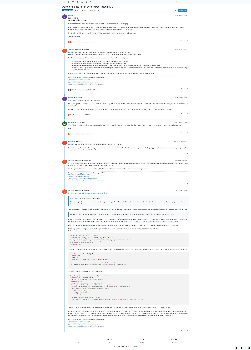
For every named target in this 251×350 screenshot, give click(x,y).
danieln (70, 15)
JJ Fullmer (71, 49)
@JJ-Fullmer (72, 100)
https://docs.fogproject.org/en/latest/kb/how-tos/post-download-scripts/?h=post (152, 221)
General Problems (68, 10)
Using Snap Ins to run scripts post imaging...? (93, 193)
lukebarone (71, 141)
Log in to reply (183, 10)
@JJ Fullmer (78, 97)
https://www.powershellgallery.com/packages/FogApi (83, 82)
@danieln (86, 49)
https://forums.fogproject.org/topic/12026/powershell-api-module (86, 84)
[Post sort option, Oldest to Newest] (175, 10)
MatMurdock (72, 122)
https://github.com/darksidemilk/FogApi (79, 79)
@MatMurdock (87, 160)
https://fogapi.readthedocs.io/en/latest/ (79, 81)
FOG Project (133, 346)
